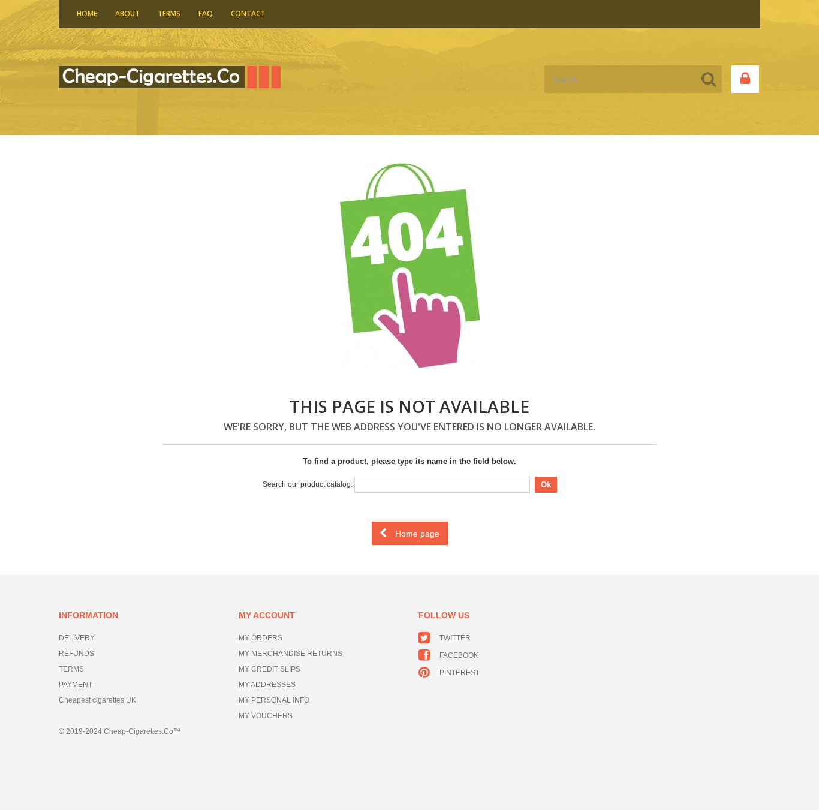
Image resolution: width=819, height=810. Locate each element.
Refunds (76, 653)
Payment (75, 684)
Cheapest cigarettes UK (97, 700)
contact (248, 13)
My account (267, 615)
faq (205, 13)
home (87, 13)
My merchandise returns (290, 653)
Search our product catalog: (308, 484)
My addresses (267, 684)
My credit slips (269, 669)
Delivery (77, 638)
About (127, 13)
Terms (169, 13)
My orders (260, 638)
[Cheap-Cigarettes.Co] (170, 77)
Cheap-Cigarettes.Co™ (142, 731)
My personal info (274, 700)
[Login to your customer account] (745, 79)
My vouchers (266, 716)
